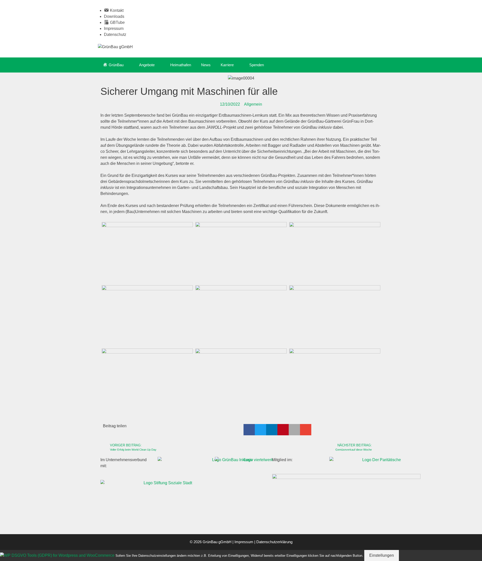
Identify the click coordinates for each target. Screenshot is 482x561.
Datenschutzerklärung (274, 542)
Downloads (114, 16)
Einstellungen (381, 555)
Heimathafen (180, 65)
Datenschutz (115, 34)
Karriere (227, 65)
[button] (249, 429)
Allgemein (253, 104)
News (206, 65)
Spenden (256, 65)
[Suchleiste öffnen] (376, 65)
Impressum (114, 28)
